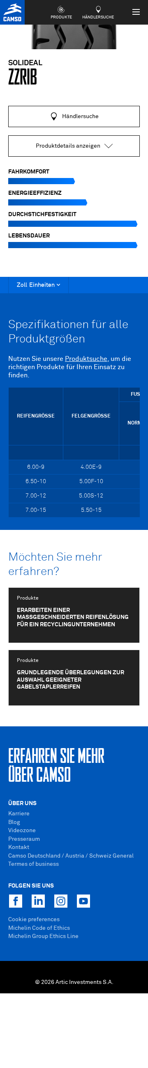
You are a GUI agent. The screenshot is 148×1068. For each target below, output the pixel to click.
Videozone (22, 830)
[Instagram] (60, 901)
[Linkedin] (38, 901)
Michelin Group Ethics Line (43, 936)
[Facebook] (15, 901)
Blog (14, 822)
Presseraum (24, 839)
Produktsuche (86, 359)
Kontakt (18, 847)
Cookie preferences (34, 919)
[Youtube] (83, 901)
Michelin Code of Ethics (39, 928)
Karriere (19, 814)
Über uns (22, 803)
